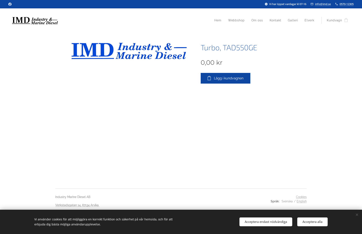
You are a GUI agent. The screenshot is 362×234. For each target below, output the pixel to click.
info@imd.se (323, 4)
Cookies (301, 197)
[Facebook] (10, 4)
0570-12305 (347, 4)
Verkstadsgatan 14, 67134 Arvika (77, 205)
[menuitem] (219, 20)
